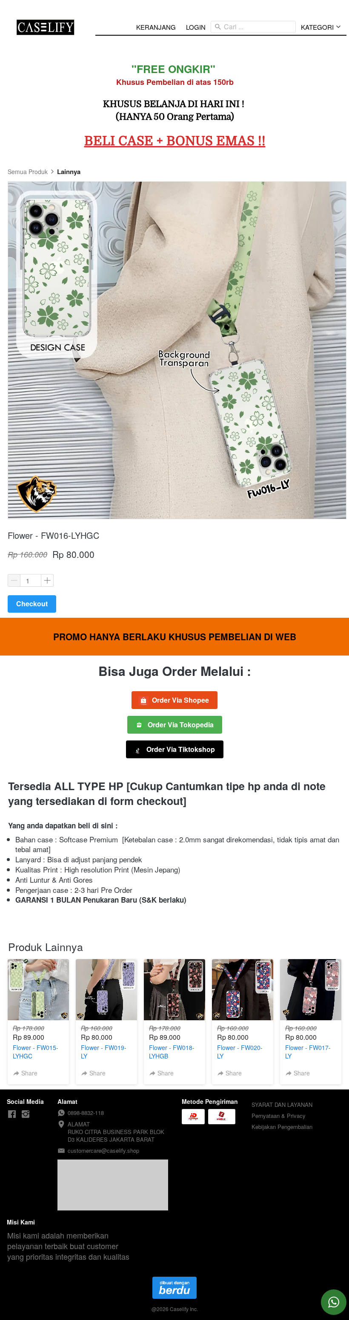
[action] (333, 1302)
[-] (12, 1114)
